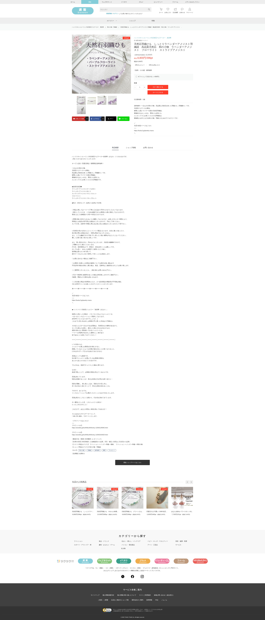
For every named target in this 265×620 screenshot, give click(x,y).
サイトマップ (95, 595)
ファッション (94, 444)
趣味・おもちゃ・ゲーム (107, 545)
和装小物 (140, 444)
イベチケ (124, 2)
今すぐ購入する (158, 87)
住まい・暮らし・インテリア (131, 541)
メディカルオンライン (192, 2)
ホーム (73, 2)
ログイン (115, 13)
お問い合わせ (148, 147)
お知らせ (182, 12)
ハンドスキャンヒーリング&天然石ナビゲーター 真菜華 (88, 27)
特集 (153, 21)
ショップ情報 (131, 147)
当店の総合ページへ (141, 40)
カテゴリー (110, 21)
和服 (107, 444)
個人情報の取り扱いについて (126, 595)
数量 (135, 83)
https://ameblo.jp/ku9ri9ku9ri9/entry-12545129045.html (90, 428)
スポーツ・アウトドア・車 (82, 545)
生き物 (123, 548)
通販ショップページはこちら (132, 462)
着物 (112, 444)
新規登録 (109, 13)
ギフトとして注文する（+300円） (149, 76)
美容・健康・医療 (181, 541)
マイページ (189, 12)
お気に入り (167, 12)
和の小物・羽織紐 (112, 27)
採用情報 (149, 600)
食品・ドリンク (104, 541)
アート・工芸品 (153, 545)
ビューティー (158, 2)
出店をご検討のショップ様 (120, 600)
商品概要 (115, 147)
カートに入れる (158, 92)
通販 (89, 2)
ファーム (175, 2)
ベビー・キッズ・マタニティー (158, 541)
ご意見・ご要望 (103, 600)
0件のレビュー (140, 65)
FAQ (156, 600)
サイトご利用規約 (145, 595)
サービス (178, 545)
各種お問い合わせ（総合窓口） (164, 595)
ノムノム (164, 600)
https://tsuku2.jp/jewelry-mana (144, 130)
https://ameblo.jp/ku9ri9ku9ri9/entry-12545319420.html (90, 435)
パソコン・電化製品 (128, 545)
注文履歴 (175, 12)
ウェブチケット (107, 2)
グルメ (141, 2)
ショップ (132, 21)
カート (161, 12)
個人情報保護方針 (108, 595)
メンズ (102, 444)
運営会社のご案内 (137, 600)
